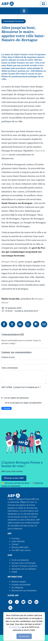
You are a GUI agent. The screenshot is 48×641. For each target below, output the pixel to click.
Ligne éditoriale (18, 541)
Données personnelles (21, 584)
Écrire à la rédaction (20, 560)
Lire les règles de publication (16, 398)
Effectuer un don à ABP (14, 478)
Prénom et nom (8, 357)
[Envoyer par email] (44, 324)
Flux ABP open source (21, 550)
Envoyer (7, 408)
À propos (16, 538)
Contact (15, 544)
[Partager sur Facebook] (4, 324)
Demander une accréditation (24, 569)
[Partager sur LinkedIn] (20, 324)
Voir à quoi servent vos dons (17, 483)
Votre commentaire (9, 368)
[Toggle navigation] (43, 3)
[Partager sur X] (12, 324)
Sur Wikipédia (17, 587)
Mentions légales (19, 582)
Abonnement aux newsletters (24, 590)
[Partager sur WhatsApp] (28, 324)
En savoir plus (15, 627)
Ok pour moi (24, 636)
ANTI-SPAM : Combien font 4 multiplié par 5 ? (21, 387)
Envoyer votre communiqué (23, 563)
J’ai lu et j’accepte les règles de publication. (23, 403)
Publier (14, 572)
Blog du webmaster (20, 547)
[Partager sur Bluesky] (36, 324)
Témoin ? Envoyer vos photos (24, 566)
